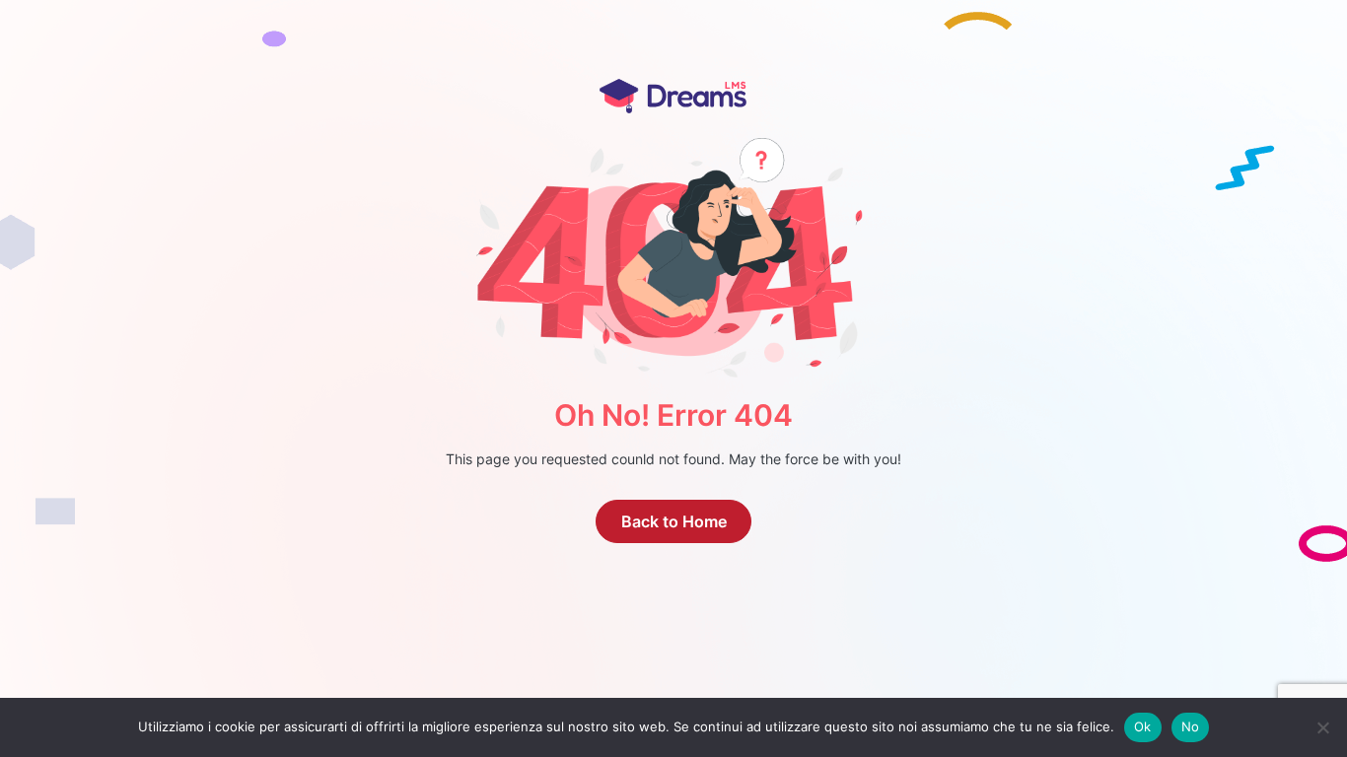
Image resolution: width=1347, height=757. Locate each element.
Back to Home (674, 521)
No (1190, 726)
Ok (1143, 726)
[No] (1322, 727)
